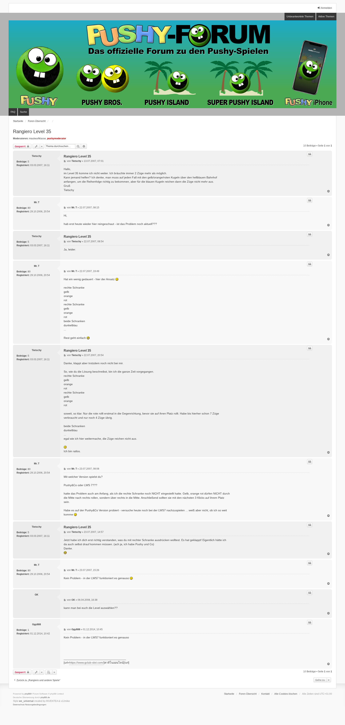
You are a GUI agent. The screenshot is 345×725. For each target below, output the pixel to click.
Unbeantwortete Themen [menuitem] (300, 16)
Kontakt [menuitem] (265, 693)
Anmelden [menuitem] (326, 8)
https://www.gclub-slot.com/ (86, 662)
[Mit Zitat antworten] (309, 154)
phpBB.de (45, 697)
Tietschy (37, 156)
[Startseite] (172, 64)
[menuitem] (19, 704)
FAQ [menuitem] (13, 112)
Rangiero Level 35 (32, 131)
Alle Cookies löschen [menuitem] (285, 693)
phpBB (28, 694)
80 (29, 208)
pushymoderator (56, 138)
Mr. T (36, 202)
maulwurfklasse (37, 138)
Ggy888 (36, 624)
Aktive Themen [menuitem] (326, 16)
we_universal (26, 701)
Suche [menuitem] (23, 112)
